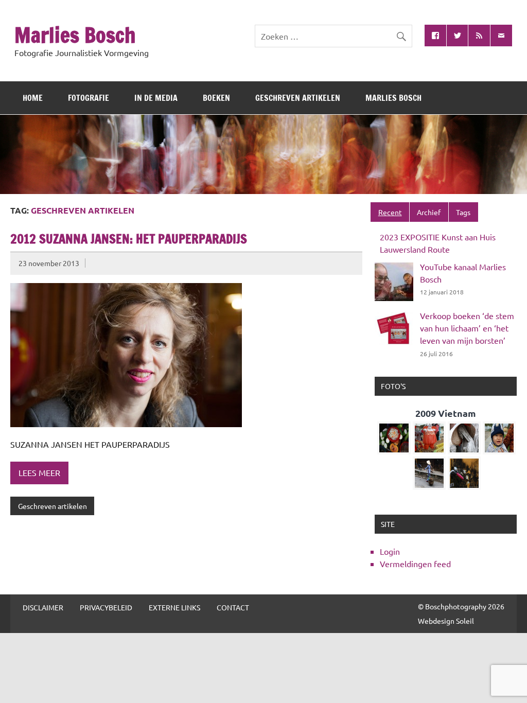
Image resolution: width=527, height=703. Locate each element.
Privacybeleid (106, 607)
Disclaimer (43, 607)
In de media (156, 97)
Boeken (216, 97)
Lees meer (39, 472)
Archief (429, 212)
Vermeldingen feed (415, 563)
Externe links (174, 607)
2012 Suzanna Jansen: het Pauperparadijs (128, 239)
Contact (233, 607)
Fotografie (88, 97)
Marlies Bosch (75, 34)
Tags (463, 212)
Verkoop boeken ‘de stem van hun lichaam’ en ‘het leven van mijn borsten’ (467, 327)
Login (390, 551)
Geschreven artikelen (297, 97)
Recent (390, 212)
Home (33, 97)
